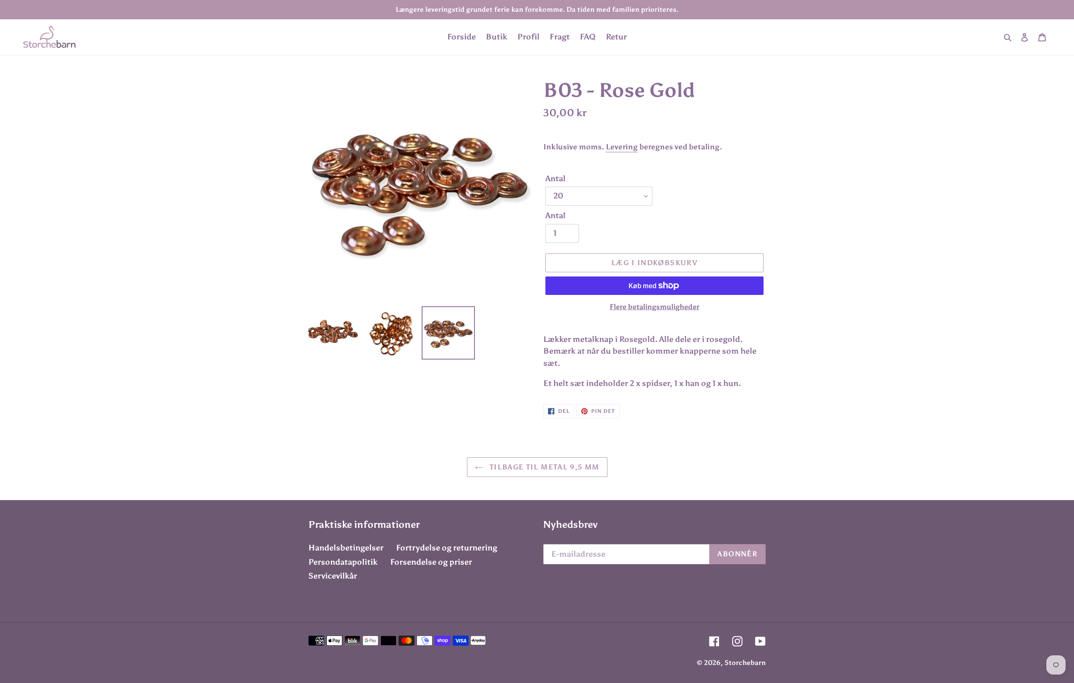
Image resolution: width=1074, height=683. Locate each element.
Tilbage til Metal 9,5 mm (543, 467)
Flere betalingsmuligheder (654, 306)
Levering (622, 146)
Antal (555, 178)
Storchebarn (745, 663)
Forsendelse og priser (431, 562)
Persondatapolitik (343, 562)
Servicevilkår (332, 576)
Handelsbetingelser (345, 548)
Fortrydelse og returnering (446, 548)
